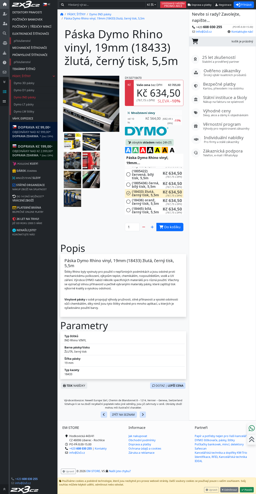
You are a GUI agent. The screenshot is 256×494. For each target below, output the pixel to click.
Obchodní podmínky (142, 440)
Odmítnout (230, 489)
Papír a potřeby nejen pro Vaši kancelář (221, 436)
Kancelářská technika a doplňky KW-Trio (221, 453)
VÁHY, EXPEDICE (22, 118)
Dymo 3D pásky (24, 83)
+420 (26, 479)
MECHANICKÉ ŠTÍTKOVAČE (29, 48)
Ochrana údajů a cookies (145, 448)
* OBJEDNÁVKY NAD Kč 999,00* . (32, 131)
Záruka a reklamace (141, 453)
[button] (72, 142)
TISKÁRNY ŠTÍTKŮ (23, 69)
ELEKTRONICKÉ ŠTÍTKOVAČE (30, 34)
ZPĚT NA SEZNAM (123, 415)
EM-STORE (93, 471)
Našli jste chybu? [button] (120, 471)
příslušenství (22, 41)
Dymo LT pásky (24, 104)
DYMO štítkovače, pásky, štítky (215, 440)
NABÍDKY (76, 386)
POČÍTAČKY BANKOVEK (27, 19)
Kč (150, 5)
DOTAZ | (169, 386)
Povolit (248, 489)
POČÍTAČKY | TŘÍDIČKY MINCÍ (31, 26)
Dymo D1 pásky (24, 90)
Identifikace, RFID (206, 457)
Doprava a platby (140, 444)
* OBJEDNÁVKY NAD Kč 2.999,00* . (32, 150)
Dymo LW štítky (24, 111)
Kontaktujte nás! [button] (242, 32)
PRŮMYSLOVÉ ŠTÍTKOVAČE (30, 55)
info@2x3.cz (23, 483)
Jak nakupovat (138, 436)
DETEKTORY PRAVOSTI (27, 12)
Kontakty (101, 448)
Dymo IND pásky (25, 97)
